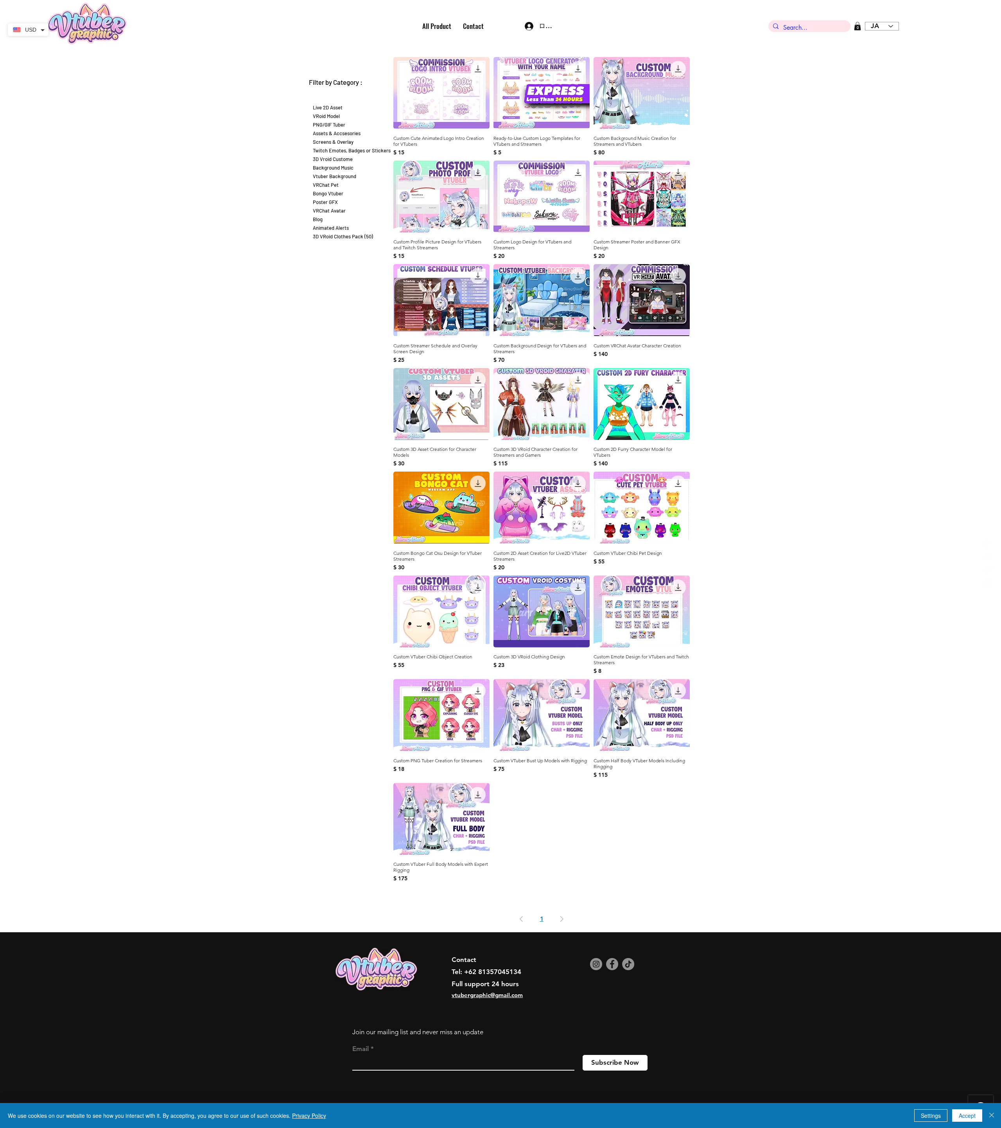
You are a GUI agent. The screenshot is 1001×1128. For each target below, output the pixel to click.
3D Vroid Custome (333, 159)
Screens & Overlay (333, 142)
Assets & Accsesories (337, 133)
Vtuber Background (334, 176)
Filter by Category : (335, 82)
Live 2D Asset (328, 107)
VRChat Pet (326, 185)
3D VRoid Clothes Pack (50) (343, 236)
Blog (318, 219)
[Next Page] (562, 919)
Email (360, 1049)
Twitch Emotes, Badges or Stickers (352, 150)
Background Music (333, 167)
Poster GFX (325, 202)
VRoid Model (326, 116)
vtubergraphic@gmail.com (487, 995)
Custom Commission (335, 99)
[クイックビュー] (441, 93)
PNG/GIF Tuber (329, 125)
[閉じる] (991, 1115)
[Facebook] (612, 964)
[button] (857, 26)
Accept (967, 1115)
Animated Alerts (331, 228)
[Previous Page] (521, 919)
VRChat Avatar (329, 210)
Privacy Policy (309, 1115)
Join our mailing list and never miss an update (417, 1032)
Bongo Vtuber (328, 193)
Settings (931, 1115)
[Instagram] (596, 964)
